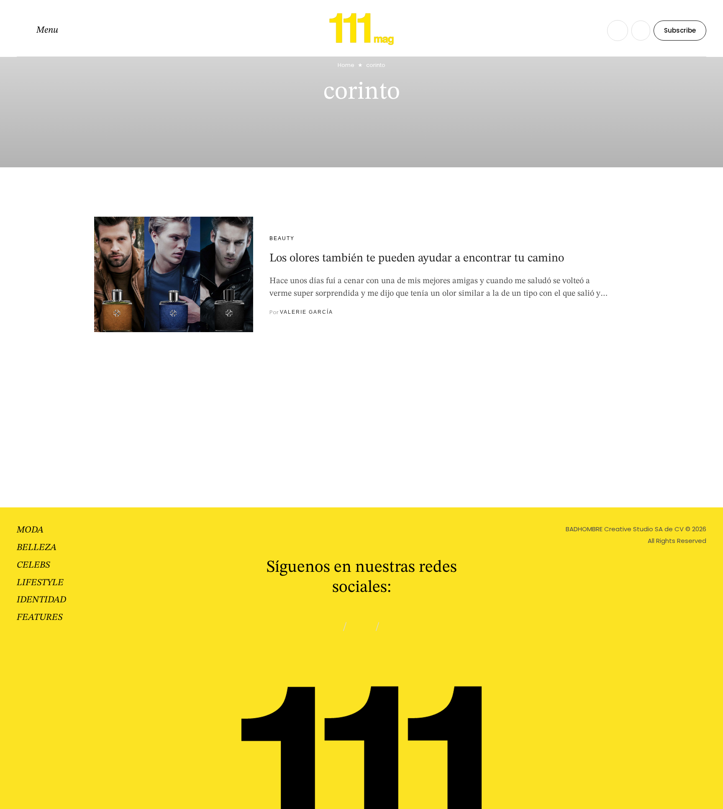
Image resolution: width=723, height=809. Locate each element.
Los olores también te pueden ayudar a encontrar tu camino (416, 258)
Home (346, 65)
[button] (37, 30)
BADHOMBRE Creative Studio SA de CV (625, 529)
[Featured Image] (173, 274)
